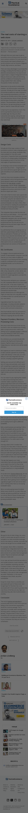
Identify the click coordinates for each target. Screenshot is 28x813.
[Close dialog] (26, 399)
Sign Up (14, 412)
